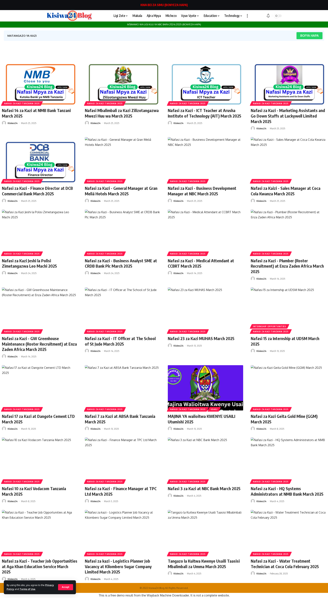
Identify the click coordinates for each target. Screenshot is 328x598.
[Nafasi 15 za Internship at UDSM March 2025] (288, 310)
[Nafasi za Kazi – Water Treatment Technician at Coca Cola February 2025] (288, 532)
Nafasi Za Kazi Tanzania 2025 (22, 103)
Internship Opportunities (269, 326)
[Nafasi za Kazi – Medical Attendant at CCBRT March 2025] (205, 232)
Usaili (214, 409)
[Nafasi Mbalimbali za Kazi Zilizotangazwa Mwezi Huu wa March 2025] (122, 82)
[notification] (268, 16)
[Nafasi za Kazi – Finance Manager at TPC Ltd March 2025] (122, 460)
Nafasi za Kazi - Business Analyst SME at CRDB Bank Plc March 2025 (121, 263)
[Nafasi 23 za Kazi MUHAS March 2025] (205, 310)
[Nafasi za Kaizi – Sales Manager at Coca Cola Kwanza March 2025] (288, 159)
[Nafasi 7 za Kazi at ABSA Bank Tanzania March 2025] (122, 387)
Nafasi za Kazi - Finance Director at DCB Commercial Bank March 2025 (37, 190)
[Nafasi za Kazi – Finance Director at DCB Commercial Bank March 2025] (39, 159)
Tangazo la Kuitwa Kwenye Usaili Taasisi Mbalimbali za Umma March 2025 (204, 563)
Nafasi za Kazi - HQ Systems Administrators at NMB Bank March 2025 (287, 491)
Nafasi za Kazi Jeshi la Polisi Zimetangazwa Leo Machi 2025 (29, 263)
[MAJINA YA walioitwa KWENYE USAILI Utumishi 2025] (205, 387)
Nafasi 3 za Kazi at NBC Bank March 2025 (204, 488)
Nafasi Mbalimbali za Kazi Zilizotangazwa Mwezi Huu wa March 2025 (122, 113)
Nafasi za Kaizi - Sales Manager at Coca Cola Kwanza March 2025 (285, 190)
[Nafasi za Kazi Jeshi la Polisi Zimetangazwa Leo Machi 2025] (39, 232)
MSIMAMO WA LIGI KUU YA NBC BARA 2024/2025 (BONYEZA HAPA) (164, 24)
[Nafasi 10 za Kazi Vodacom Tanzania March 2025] (39, 460)
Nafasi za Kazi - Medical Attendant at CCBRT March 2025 (201, 263)
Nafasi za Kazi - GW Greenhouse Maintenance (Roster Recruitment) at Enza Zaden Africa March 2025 (39, 344)
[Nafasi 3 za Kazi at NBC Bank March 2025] (205, 460)
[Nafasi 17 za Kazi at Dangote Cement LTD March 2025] (39, 387)
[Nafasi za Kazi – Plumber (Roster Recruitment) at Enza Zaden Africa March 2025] (288, 232)
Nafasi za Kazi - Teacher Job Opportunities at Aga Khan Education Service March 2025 (39, 566)
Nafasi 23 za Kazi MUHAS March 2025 (201, 338)
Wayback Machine (159, 595)
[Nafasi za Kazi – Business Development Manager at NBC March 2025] (205, 159)
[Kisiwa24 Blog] (69, 15)
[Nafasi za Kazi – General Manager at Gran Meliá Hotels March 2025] (122, 159)
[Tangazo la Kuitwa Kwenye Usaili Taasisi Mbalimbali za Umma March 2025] (205, 532)
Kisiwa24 (13, 123)
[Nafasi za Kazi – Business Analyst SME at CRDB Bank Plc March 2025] (122, 232)
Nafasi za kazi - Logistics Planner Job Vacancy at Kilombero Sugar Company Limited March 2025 (118, 566)
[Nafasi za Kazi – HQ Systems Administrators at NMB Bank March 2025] (288, 460)
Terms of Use (27, 589)
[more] (247, 15)
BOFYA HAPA (309, 35)
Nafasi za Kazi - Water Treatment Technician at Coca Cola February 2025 (285, 563)
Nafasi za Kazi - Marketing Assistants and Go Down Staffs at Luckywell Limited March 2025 (288, 116)
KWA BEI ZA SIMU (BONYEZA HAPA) (164, 5)
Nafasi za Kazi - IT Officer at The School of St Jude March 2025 (120, 341)
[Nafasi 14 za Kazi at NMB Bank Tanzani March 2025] (39, 82)
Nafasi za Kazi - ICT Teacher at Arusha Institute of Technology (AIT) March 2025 (204, 113)
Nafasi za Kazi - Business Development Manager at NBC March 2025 (202, 190)
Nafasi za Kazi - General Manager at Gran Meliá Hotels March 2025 (121, 190)
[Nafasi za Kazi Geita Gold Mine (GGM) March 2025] (288, 387)
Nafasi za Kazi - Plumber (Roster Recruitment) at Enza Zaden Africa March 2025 (287, 266)
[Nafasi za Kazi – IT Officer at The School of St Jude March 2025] (122, 310)
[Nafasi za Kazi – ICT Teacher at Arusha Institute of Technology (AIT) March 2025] (205, 82)
